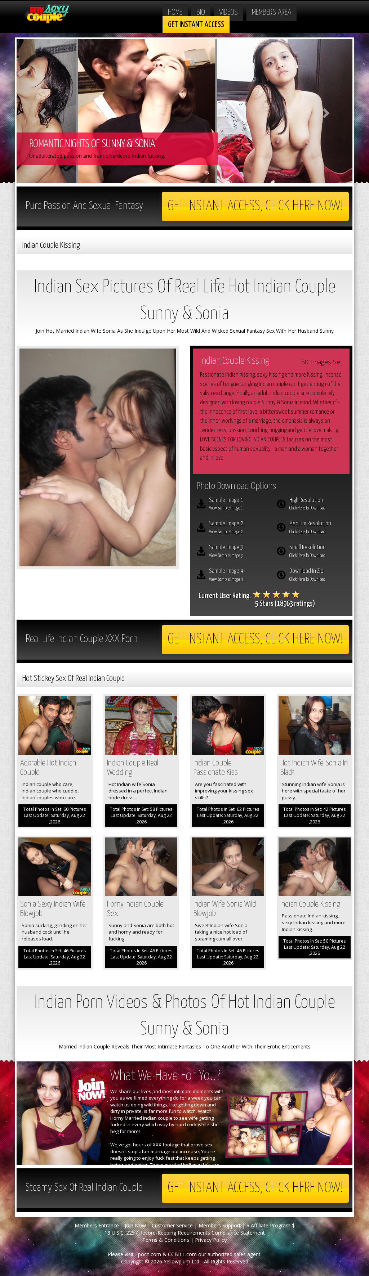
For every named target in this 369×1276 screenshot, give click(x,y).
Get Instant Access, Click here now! (255, 206)
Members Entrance (97, 1225)
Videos (228, 12)
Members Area (271, 12)
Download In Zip (307, 575)
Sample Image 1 (226, 504)
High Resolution (307, 504)
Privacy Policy (211, 1239)
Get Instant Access (196, 25)
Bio (200, 12)
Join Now (135, 1225)
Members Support (220, 1225)
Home (175, 12)
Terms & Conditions (165, 1239)
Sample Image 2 (226, 527)
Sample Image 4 (226, 575)
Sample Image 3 (226, 551)
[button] (42, 111)
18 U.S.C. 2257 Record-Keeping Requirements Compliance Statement (185, 1232)
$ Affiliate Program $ (270, 1225)
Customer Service (172, 1225)
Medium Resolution (310, 527)
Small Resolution (307, 551)
